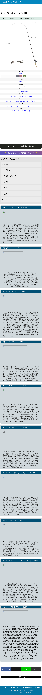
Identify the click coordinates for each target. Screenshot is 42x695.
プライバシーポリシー (18, 692)
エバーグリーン (23, 208)
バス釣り (21, 81)
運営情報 (29, 692)
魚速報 (21, 690)
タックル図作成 (13, 690)
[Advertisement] (21, 127)
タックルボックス (29, 690)
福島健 (21, 73)
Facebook (6, 669)
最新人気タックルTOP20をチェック (21, 153)
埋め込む (22, 677)
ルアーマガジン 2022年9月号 (21, 111)
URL (36, 669)
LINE (26, 669)
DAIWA (22, 292)
